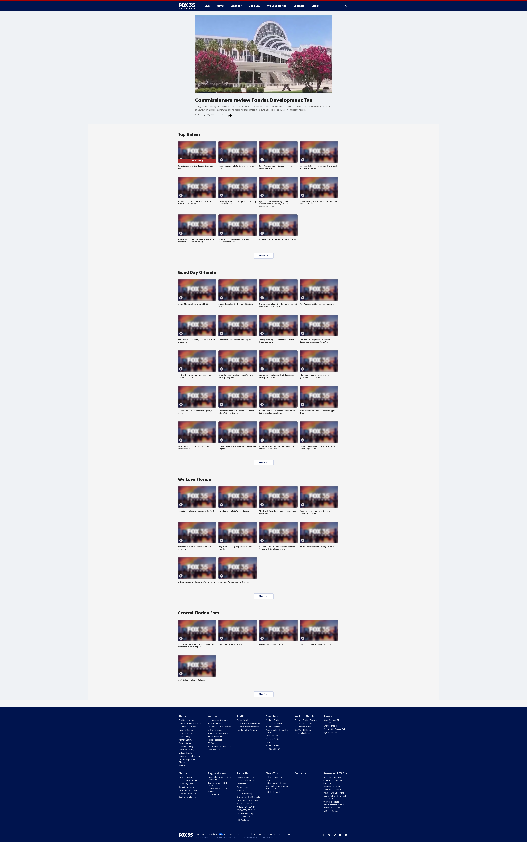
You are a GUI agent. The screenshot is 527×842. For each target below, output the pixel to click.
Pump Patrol (242, 720)
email (346, 835)
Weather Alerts (214, 723)
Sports (327, 716)
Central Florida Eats (187, 797)
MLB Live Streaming (332, 786)
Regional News (217, 773)
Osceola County (186, 746)
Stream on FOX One (335, 773)
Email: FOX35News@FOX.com (276, 781)
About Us (242, 773)
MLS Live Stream (331, 811)
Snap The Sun (214, 749)
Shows (183, 773)
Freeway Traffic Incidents (248, 726)
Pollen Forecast (215, 739)
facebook (324, 835)
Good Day (272, 716)
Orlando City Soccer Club (334, 729)
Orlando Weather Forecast (220, 726)
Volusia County (185, 753)
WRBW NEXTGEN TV (246, 806)
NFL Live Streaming (332, 777)
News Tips (272, 773)
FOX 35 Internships (245, 793)
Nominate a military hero (190, 756)
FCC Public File (243, 816)
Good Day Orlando (187, 783)
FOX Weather (214, 743)
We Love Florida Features (306, 720)
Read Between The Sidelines (331, 721)
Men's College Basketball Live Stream (334, 797)
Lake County (184, 736)
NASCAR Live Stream (332, 789)
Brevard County (186, 730)
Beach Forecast (215, 736)
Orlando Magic (330, 725)
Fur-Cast (269, 742)
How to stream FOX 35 (247, 777)
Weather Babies (273, 726)
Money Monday (273, 749)
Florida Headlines (186, 720)
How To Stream (186, 777)
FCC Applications (244, 820)
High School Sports (331, 732)
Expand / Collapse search (346, 6)
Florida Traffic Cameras (247, 730)
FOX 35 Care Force (274, 723)
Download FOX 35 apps (247, 800)
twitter (329, 835)
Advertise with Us (244, 803)
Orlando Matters (186, 787)
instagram (335, 835)
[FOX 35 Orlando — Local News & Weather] (188, 6)
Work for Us (242, 790)
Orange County (185, 743)
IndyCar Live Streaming (333, 792)
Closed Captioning (245, 813)
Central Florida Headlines (190, 723)
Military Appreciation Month (188, 760)
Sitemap (182, 765)
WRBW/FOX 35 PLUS (246, 810)
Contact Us (242, 783)
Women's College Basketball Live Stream (333, 803)
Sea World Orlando (303, 730)
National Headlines (187, 726)
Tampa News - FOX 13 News (218, 784)
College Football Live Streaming (332, 781)
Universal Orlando (302, 733)
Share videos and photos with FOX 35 (277, 787)
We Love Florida (273, 720)
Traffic (241, 716)
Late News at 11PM (188, 790)
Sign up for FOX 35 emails (248, 797)
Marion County (185, 739)
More (315, 5)
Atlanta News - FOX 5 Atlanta (217, 789)
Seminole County (186, 749)
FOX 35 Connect (273, 792)
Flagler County (185, 733)
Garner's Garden (273, 739)
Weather (213, 716)
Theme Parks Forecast (218, 733)
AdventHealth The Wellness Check (278, 731)
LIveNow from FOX (187, 793)
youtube (340, 835)
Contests (300, 773)
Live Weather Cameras (218, 720)
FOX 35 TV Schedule (188, 780)
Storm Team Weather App (219, 746)
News (182, 716)
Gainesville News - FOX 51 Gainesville (219, 778)
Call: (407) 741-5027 (274, 777)
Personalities (242, 787)
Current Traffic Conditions (248, 723)
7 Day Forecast (215, 730)
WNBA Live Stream (331, 807)
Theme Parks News (303, 723)
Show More (263, 256)
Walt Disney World (303, 726)
